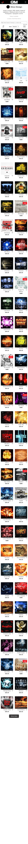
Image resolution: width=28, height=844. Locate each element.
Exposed (7, 175)
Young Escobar (7, 633)
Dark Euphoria (21, 367)
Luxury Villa (7, 61)
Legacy (21, 462)
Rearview (21, 270)
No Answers (7, 367)
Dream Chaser (7, 289)
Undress (7, 424)
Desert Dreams (7, 386)
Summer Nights (7, 500)
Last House (7, 310)
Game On (21, 137)
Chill (21, 80)
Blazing (21, 329)
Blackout (21, 690)
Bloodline (7, 443)
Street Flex (7, 213)
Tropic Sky (21, 424)
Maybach (21, 481)
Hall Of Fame (7, 329)
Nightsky (21, 614)
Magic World (7, 118)
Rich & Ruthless (21, 557)
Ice (21, 519)
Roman (21, 671)
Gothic (21, 42)
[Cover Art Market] (12, 2)
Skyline (21, 310)
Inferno (7, 462)
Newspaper (21, 213)
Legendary (21, 118)
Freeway (21, 194)
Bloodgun (21, 61)
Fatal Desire (21, 251)
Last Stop (7, 194)
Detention (7, 270)
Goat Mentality (7, 519)
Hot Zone (7, 557)
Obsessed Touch (7, 652)
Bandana (7, 156)
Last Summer (7, 405)
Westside (7, 614)
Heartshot (21, 576)
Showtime (21, 538)
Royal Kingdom (21, 156)
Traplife (21, 500)
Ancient (21, 348)
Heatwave (7, 348)
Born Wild (7, 671)
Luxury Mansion (7, 538)
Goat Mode (7, 99)
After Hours (21, 405)
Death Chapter (21, 652)
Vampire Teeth (7, 709)
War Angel (7, 80)
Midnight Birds (7, 690)
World (7, 42)
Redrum (21, 386)
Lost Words (21, 99)
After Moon (7, 251)
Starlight (7, 595)
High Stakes (7, 481)
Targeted (7, 137)
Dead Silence (21, 232)
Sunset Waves (21, 709)
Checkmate (7, 232)
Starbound (21, 443)
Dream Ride (7, 576)
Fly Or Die (21, 633)
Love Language (21, 595)
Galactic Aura (21, 175)
